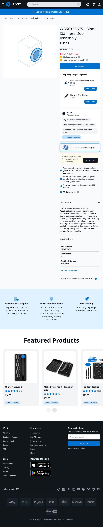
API (4, 449)
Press (32, 449)
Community (35, 433)
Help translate (9, 489)
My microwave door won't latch (76, 119)
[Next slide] (54, 410)
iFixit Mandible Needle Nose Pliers (82, 81)
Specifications (66, 239)
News (32, 453)
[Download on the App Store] (40, 465)
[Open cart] (93, 4)
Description (65, 202)
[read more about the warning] (96, 279)
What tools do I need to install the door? (77, 131)
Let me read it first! (78, 448)
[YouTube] (78, 489)
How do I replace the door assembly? (78, 125)
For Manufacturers (38, 445)
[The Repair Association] (98, 489)
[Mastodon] (83, 489)
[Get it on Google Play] (40, 473)
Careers (6, 445)
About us (7, 433)
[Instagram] (73, 489)
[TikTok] (58, 489)
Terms (5, 471)
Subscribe (84, 443)
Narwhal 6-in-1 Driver (79, 95)
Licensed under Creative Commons (58, 519)
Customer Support (10, 437)
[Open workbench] (87, 4)
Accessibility (8, 463)
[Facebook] (63, 489)
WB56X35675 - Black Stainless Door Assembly (36, 18)
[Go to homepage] (14, 4)
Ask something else (71, 137)
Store (5, 18)
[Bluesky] (88, 489)
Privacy (6, 467)
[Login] (99, 4)
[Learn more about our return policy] (78, 192)
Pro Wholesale (36, 437)
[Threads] (93, 489)
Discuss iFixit (8, 441)
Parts (12, 18)
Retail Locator (36, 441)
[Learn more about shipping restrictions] (79, 57)
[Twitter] (68, 489)
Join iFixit (90, 160)
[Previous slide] (48, 410)
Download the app (39, 458)
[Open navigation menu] (3, 4)
